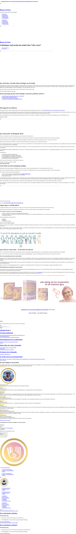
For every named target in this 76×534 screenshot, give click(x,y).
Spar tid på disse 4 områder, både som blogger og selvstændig (13, 96)
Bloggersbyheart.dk (6, 467)
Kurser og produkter (5, 497)
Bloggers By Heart (5, 10)
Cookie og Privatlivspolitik (7, 469)
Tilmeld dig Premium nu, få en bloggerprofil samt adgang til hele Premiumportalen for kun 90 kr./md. (19, 1)
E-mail (1, 424)
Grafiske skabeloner (46, 110)
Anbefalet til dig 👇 (5, 330)
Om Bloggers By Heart (6, 488)
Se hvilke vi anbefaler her (25, 173)
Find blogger (4, 498)
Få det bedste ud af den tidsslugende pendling (10, 98)
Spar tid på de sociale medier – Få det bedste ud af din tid (12, 99)
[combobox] (5, 326)
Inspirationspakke (40, 272)
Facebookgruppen (5, 18)
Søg (0, 509)
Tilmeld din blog (5, 16)
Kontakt (3, 471)
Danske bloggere (5, 17)
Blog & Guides (5, 496)
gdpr (1, 426)
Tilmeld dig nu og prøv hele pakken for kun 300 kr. (34, 309)
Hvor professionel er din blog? (8, 513)
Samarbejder (4, 499)
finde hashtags (66, 269)
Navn (1, 425)
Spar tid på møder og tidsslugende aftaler (9, 97)
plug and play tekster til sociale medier (58, 110)
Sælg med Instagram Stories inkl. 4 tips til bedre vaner (13, 202)
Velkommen (4, 14)
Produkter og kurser (5, 489)
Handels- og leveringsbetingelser (8, 470)
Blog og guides (5, 15)
